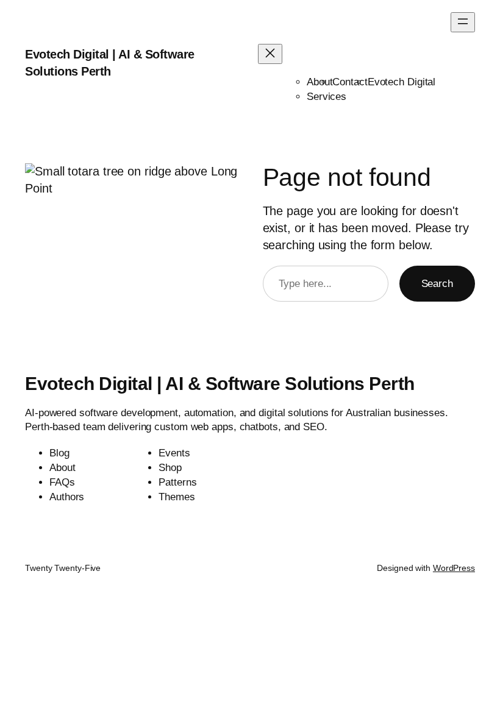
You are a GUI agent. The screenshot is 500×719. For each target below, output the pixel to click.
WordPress (454, 568)
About (320, 82)
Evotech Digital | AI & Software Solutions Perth (220, 384)
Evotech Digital (402, 82)
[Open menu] (463, 22)
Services (326, 96)
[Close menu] (270, 54)
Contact (349, 82)
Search (437, 283)
